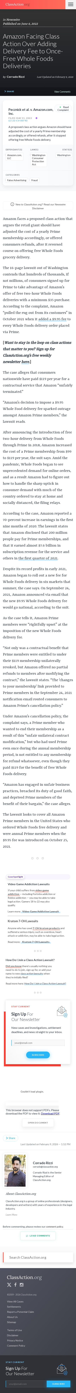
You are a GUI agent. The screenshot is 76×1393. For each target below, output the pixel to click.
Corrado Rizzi (16, 76)
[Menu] (70, 4)
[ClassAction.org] (33, 4)
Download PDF (50, 1113)
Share (10, 91)
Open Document (38, 1122)
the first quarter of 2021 (38, 558)
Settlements (14, 1306)
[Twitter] (9, 1285)
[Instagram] (21, 1285)
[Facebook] (15, 1285)
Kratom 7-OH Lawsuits (35, 941)
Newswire (13, 20)
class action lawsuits (32, 973)
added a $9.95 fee (52, 319)
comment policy (54, 1226)
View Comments (62, 91)
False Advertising (16, 180)
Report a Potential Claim (20, 1311)
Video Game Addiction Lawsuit (40, 911)
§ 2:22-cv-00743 (18, 120)
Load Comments (39, 1236)
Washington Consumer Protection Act (38, 160)
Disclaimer (12, 1335)
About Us (12, 1316)
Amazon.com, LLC (14, 157)
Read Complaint (63, 108)
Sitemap (11, 1322)
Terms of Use (14, 1330)
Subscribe (38, 1055)
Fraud (34, 180)
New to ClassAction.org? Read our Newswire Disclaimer (40, 206)
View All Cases (15, 1301)
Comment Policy (16, 1345)
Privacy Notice (15, 1340)
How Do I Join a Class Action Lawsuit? (45, 983)
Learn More (11, 1214)
